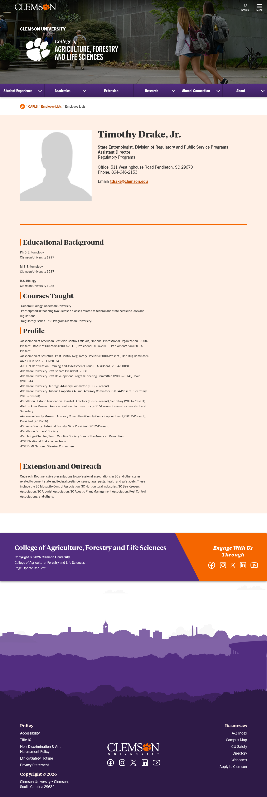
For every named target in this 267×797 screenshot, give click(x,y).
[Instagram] (223, 567)
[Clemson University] (35, 11)
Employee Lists (51, 106)
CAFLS (33, 106)
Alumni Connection (196, 90)
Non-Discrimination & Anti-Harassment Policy (41, 749)
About (240, 90)
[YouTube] (254, 567)
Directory (240, 753)
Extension (111, 90)
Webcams (239, 759)
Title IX (25, 739)
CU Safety (239, 746)
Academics (62, 90)
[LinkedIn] (243, 567)
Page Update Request (30, 568)
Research (151, 90)
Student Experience (18, 90)
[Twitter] (233, 567)
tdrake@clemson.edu (129, 181)
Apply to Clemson (233, 766)
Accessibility (30, 733)
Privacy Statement (34, 764)
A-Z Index (239, 733)
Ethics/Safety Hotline (36, 758)
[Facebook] (211, 567)
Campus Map (236, 739)
